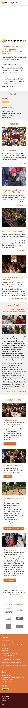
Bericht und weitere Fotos (18, 298)
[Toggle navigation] (25, 2)
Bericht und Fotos (21, 205)
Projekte (16, 594)
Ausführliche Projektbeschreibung (16, 391)
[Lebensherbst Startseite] (9, 2)
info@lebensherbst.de (13, 659)
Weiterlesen (22, 163)
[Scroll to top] (24, 704)
